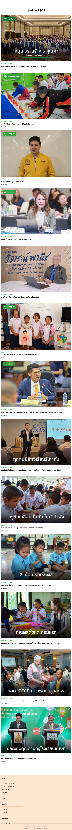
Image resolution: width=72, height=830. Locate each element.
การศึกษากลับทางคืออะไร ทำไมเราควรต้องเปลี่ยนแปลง (20, 296)
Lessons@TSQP (6, 63)
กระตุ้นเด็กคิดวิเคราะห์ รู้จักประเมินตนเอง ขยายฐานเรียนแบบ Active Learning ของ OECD (31, 469)
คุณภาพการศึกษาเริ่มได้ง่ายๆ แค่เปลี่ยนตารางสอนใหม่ (19, 354)
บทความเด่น (5, 789)
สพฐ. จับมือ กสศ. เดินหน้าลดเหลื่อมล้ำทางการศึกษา (19, 758)
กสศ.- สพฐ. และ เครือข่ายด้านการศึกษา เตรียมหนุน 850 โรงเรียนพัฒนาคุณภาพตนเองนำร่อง (32, 412)
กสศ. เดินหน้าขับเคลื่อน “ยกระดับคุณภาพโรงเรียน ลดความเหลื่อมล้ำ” (24, 66)
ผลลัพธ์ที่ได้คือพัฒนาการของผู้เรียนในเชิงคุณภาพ (18, 123)
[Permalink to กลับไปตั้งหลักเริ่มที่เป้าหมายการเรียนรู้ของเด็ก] (36, 211)
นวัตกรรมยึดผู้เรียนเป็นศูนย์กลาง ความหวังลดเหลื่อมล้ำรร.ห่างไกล (24, 527)
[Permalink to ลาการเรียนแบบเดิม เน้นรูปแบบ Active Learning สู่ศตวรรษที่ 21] (36, 672)
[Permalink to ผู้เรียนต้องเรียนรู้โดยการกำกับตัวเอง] (36, 153)
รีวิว (3, 795)
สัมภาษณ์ (4, 792)
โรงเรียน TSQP (36, 10)
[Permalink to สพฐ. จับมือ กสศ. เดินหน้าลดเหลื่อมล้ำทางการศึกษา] (36, 730)
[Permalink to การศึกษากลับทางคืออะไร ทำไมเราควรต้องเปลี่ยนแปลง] (36, 268)
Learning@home (8, 786)
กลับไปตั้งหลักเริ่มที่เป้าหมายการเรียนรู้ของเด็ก (16, 239)
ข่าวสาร (39, 828)
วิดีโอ (3, 798)
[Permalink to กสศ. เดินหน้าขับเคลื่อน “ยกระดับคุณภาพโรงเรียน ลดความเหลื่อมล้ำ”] (36, 38)
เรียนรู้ (45, 828)
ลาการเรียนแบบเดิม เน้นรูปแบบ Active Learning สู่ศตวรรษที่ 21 (23, 700)
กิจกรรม (5, 818)
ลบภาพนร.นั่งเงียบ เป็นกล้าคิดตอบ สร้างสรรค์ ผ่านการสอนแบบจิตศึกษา (26, 585)
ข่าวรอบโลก (5, 812)
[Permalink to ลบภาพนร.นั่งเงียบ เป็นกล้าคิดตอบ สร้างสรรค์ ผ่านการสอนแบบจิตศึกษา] (36, 557)
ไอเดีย (33, 828)
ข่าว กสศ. (4, 809)
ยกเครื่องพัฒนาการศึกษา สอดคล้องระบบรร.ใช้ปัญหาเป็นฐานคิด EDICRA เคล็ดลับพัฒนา (31, 642)
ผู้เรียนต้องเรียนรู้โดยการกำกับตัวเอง (13, 181)
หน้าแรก (27, 828)
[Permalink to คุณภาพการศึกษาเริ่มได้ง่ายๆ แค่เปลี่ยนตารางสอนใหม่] (36, 326)
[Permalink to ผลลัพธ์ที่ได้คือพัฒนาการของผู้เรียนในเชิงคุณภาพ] (36, 95)
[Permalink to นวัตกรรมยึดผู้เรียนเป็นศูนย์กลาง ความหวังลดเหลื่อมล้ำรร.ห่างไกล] (36, 499)
